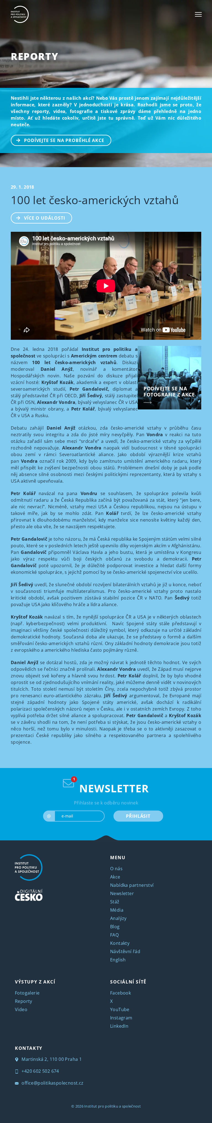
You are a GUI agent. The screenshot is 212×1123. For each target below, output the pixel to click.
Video (21, 1009)
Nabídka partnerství (132, 885)
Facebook (120, 993)
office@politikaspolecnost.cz (52, 1083)
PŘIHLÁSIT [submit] (138, 816)
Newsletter (122, 893)
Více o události (44, 218)
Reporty (34, 56)
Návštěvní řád (125, 951)
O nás (116, 869)
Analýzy (118, 918)
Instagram (121, 1018)
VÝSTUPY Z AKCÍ (35, 982)
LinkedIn (119, 1026)
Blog (115, 927)
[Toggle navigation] (198, 14)
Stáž (115, 902)
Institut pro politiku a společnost (112, 1106)
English (118, 960)
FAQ (114, 935)
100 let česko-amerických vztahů (95, 199)
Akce (115, 877)
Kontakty (119, 943)
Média (116, 910)
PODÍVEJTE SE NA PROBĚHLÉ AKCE (64, 140)
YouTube (119, 1009)
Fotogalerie (27, 993)
